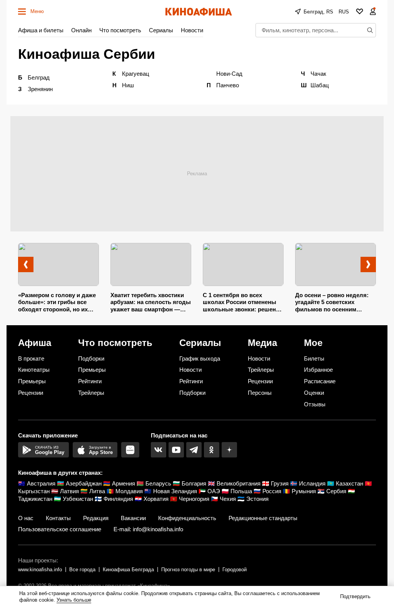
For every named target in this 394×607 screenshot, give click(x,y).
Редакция (96, 518)
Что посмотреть (120, 30)
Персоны (260, 392)
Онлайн (81, 30)
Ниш (128, 85)
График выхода (199, 358)
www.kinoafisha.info (40, 569)
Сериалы (161, 30)
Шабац (320, 85)
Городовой (234, 569)
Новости (192, 30)
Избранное (318, 369)
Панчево (227, 85)
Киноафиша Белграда (128, 569)
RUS (344, 12)
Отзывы (315, 404)
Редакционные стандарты (263, 518)
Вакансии (133, 518)
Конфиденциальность (187, 518)
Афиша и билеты (40, 30)
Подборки (91, 358)
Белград (39, 77)
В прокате (31, 358)
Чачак (318, 73)
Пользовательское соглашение (59, 529)
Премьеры (32, 381)
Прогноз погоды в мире (188, 569)
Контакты (58, 518)
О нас (25, 518)
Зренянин (40, 89)
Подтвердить (355, 596)
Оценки (314, 392)
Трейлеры (91, 392)
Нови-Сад (229, 73)
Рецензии (30, 392)
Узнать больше (74, 600)
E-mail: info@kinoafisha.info (148, 529)
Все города (82, 569)
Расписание (320, 381)
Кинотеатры (34, 369)
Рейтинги (90, 381)
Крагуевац (135, 73)
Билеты (314, 358)
